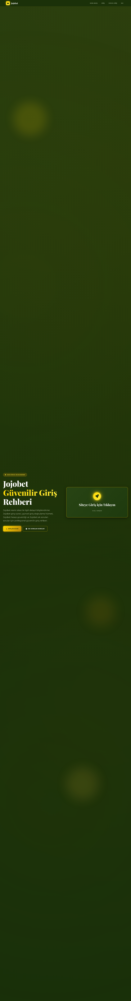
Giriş (103, 3)
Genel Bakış (94, 3)
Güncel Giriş (113, 3)
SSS (122, 3)
